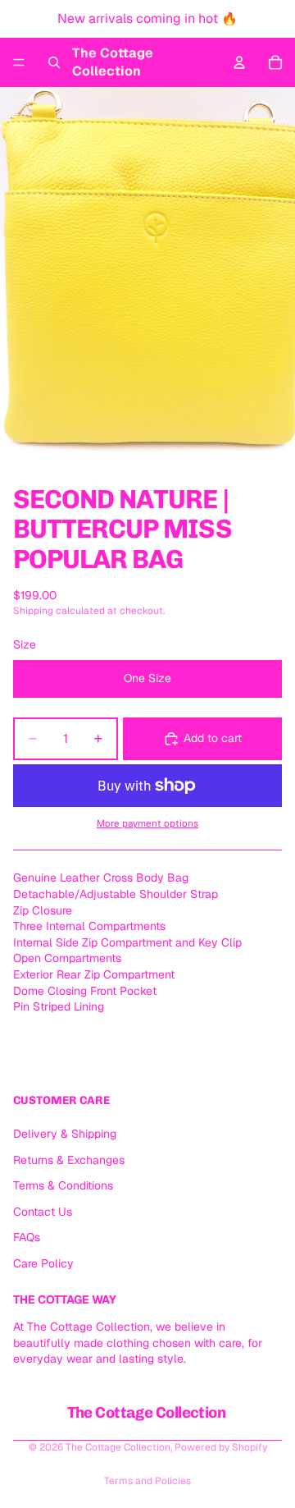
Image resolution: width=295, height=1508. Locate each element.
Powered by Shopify (221, 1447)
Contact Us (42, 1211)
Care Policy (43, 1263)
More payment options (147, 823)
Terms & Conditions (63, 1185)
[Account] (239, 62)
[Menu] (19, 62)
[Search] (54, 62)
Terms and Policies (147, 1480)
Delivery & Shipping (64, 1133)
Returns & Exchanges (69, 1160)
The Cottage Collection (118, 1447)
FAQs (26, 1238)
